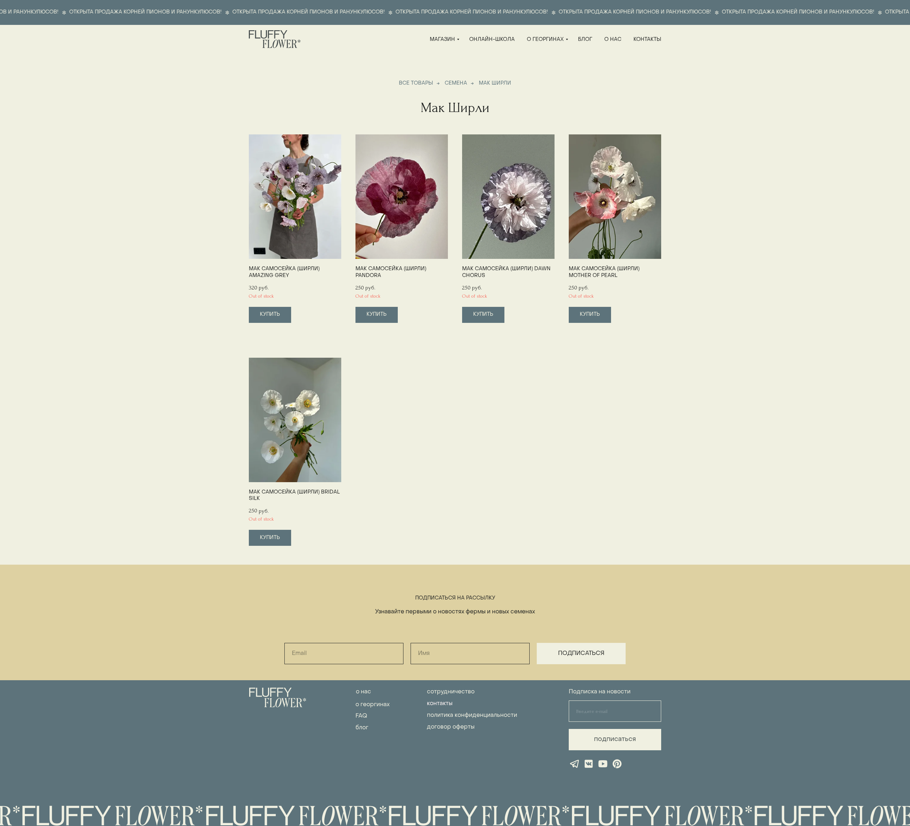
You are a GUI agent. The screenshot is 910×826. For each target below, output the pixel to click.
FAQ (361, 716)
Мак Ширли (495, 83)
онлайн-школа (492, 39)
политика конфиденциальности (472, 715)
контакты (647, 39)
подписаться (615, 739)
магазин (442, 39)
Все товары (416, 83)
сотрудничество (451, 692)
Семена (456, 83)
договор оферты (451, 727)
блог (585, 39)
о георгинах (545, 39)
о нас (612, 39)
